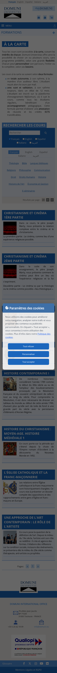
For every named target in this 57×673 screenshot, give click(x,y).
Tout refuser (28, 346)
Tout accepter (28, 361)
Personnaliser (28, 354)
